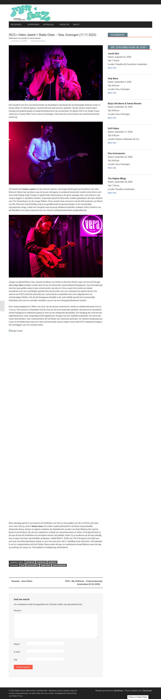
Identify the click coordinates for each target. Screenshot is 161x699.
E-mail (17, 652)
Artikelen (48, 24)
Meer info (112, 68)
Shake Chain (45, 565)
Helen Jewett (32, 565)
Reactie (18, 610)
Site (15, 660)
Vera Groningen (59, 565)
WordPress (118, 691)
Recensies (16, 24)
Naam (17, 644)
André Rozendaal (38, 41)
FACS (22, 565)
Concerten (41, 562)
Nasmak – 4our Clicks (22, 581)
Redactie (64, 24)
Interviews (33, 24)
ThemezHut (147, 691)
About (76, 24)
